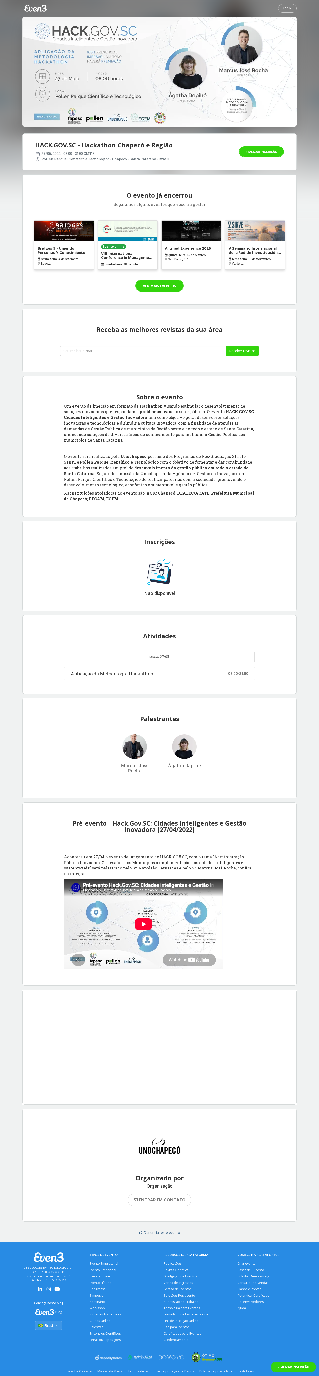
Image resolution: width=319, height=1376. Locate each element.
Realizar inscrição (261, 152)
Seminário (97, 1302)
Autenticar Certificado (253, 1295)
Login (287, 8)
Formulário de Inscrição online (186, 1314)
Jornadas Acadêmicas (105, 1314)
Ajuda (242, 1308)
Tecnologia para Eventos (182, 1308)
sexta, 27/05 (159, 656)
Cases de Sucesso (251, 1270)
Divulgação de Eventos (180, 1276)
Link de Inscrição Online (181, 1321)
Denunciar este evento (162, 1232)
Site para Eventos (176, 1327)
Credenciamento (176, 1340)
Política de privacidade (216, 1371)
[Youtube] (57, 1290)
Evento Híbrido (101, 1283)
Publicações (172, 1263)
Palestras (96, 1327)
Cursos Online (100, 1321)
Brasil (49, 1325)
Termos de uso (139, 1371)
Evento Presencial (103, 1270)
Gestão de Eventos (177, 1289)
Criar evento (247, 1263)
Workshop (97, 1308)
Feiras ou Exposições (105, 1340)
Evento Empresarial (104, 1263)
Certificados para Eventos (182, 1333)
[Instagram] (49, 1290)
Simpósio (96, 1295)
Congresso (98, 1289)
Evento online (100, 1276)
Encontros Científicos (105, 1333)
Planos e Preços (249, 1289)
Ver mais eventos (159, 285)
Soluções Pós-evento (179, 1295)
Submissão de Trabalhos (182, 1302)
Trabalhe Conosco (78, 1371)
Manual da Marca (110, 1371)
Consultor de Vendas (253, 1283)
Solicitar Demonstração (255, 1276)
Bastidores (246, 1371)
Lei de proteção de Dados (175, 1371)
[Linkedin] (40, 1290)
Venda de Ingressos (178, 1283)
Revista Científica (176, 1270)
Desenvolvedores (251, 1302)
